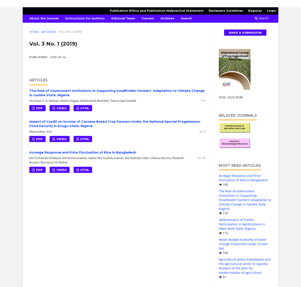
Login (271, 10)
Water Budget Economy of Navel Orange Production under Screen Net (243, 243)
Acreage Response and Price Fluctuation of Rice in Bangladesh (82, 152)
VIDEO (61, 108)
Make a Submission (245, 32)
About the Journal (44, 18)
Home (34, 31)
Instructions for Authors (85, 18)
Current (148, 18)
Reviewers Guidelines (226, 10)
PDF (39, 108)
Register (255, 10)
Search (186, 18)
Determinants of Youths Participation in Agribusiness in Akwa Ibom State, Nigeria (242, 224)
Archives (167, 18)
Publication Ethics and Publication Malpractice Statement (157, 10)
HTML (84, 108)
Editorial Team (123, 18)
